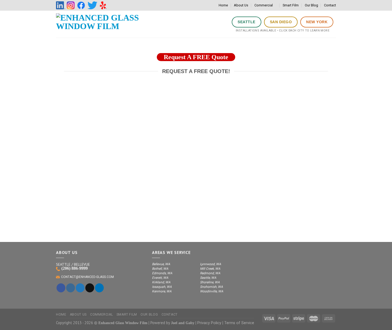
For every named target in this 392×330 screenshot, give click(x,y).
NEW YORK (316, 22)
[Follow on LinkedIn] (99, 287)
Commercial (263, 5)
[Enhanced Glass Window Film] (98, 24)
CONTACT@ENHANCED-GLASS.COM (87, 277)
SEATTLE (246, 22)
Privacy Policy (209, 323)
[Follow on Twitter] (80, 287)
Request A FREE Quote (196, 57)
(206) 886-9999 (74, 268)
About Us (241, 5)
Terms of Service (239, 323)
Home (223, 5)
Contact (330, 5)
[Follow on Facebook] (61, 287)
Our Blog (311, 5)
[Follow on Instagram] (70, 287)
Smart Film (291, 5)
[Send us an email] (89, 287)
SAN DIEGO (281, 22)
